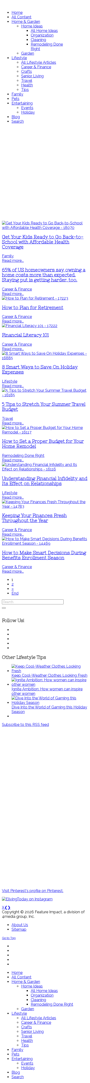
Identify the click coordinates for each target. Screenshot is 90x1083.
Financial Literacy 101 (25, 335)
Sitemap (19, 929)
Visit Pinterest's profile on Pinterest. (32, 890)
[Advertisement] (45, 172)
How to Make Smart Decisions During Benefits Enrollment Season (44, 555)
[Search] (4, 608)
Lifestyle (9, 381)
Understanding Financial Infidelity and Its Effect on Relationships (44, 481)
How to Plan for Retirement (32, 307)
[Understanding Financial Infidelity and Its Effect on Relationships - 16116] (45, 469)
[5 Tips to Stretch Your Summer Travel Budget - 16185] (45, 395)
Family (8, 256)
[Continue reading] (50, 671)
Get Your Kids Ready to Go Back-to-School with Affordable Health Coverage (43, 241)
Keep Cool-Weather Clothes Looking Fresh (49, 675)
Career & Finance (17, 289)
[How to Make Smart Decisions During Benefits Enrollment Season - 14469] (45, 543)
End (15, 593)
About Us (20, 925)
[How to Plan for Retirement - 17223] (35, 298)
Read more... (13, 260)
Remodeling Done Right (23, 455)
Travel (7, 418)
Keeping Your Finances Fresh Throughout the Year (34, 518)
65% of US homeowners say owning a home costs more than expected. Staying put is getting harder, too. (43, 274)
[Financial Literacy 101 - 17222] (29, 325)
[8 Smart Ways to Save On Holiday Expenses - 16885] (45, 358)
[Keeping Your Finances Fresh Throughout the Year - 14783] (45, 506)
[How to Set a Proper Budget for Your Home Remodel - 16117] (45, 432)
